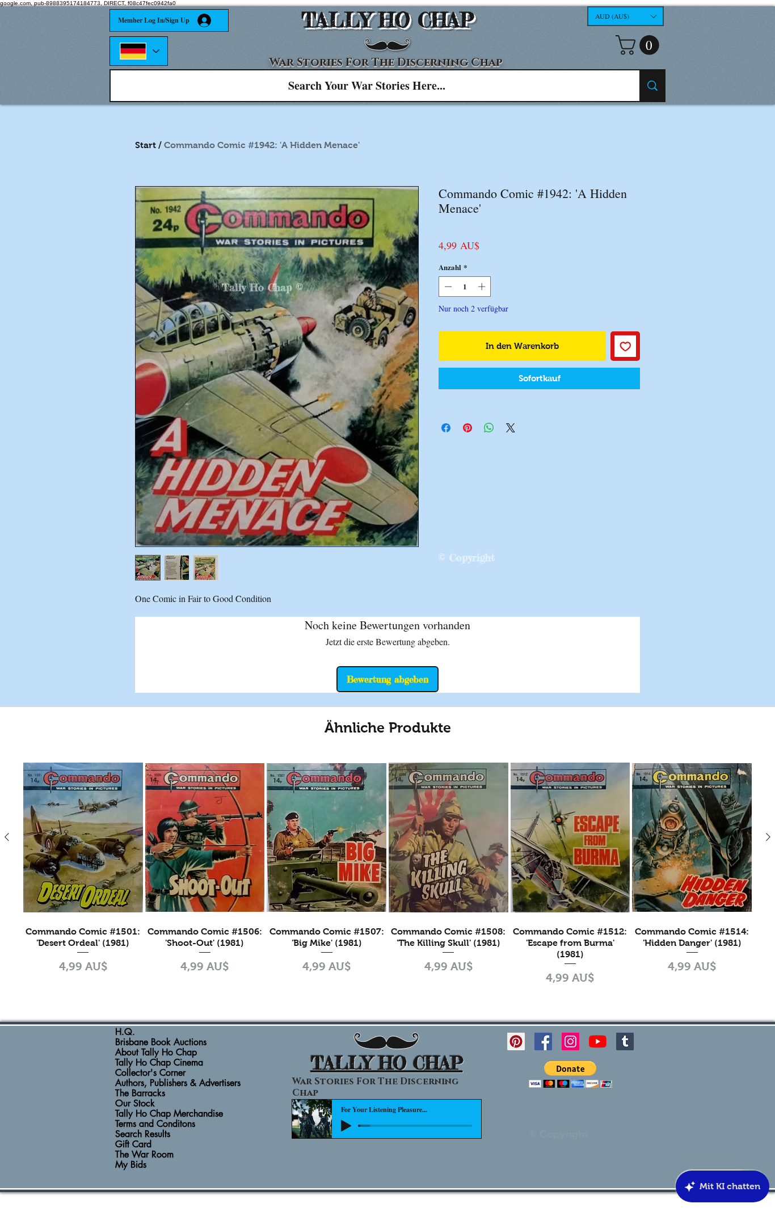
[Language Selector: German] (138, 51)
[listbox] (625, 16)
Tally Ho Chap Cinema (159, 1063)
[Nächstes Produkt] (768, 837)
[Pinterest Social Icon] (516, 1041)
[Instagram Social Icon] (570, 1041)
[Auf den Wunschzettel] (625, 346)
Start (145, 145)
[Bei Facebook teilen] (446, 428)
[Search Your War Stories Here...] (651, 85)
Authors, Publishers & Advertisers (178, 1083)
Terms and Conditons (155, 1124)
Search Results (142, 1134)
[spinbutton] (465, 286)
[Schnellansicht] (83, 837)
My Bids (130, 1165)
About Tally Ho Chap (156, 1052)
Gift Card (133, 1144)
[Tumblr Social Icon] (625, 1041)
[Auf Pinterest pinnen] (467, 428)
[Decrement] (447, 286)
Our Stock (135, 1103)
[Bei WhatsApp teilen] (489, 428)
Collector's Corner (150, 1073)
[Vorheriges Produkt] (7, 837)
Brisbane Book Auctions (161, 1042)
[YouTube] (597, 1041)
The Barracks (140, 1093)
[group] (387, 873)
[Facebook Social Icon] (543, 1041)
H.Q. (125, 1032)
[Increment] (483, 286)
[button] (625, 16)
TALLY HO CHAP (388, 20)
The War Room (144, 1155)
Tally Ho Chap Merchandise (169, 1114)
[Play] (346, 1125)
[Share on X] (510, 428)
